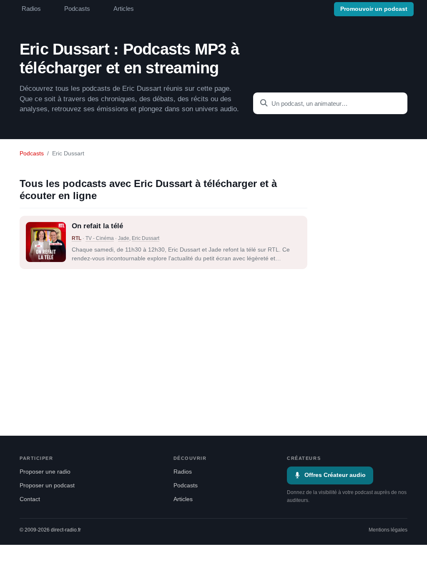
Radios (31, 8)
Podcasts (77, 8)
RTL (76, 238)
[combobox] (330, 103)
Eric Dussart (145, 238)
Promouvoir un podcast (373, 9)
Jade (123, 238)
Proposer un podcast (47, 485)
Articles (123, 8)
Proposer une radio (45, 472)
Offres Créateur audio (335, 475)
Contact (30, 499)
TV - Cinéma (99, 238)
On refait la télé (97, 226)
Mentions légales (388, 530)
